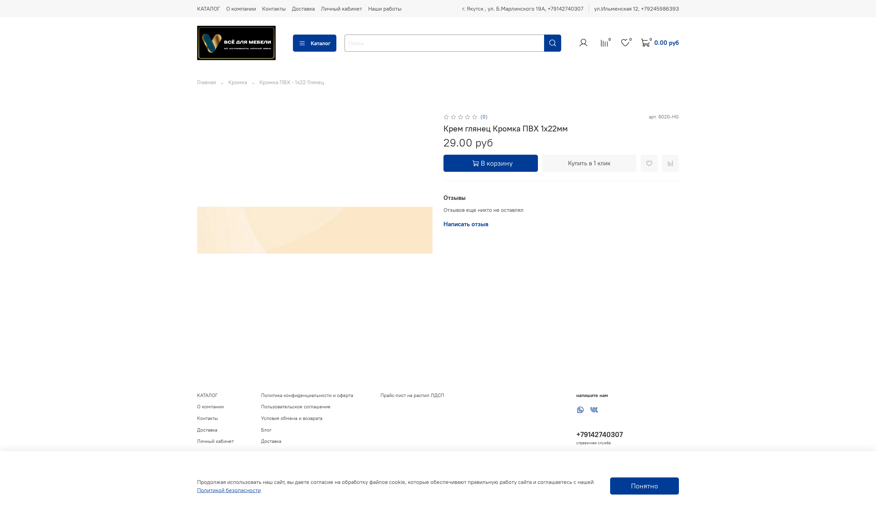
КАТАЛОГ (208, 8)
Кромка (237, 82)
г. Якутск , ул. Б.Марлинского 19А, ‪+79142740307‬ (522, 8)
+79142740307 (599, 434)
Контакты (274, 8)
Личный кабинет (341, 8)
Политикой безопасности (229, 490)
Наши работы (384, 8)
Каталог (321, 43)
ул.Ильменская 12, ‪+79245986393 (636, 8)
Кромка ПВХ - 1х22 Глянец (291, 82)
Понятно (644, 486)
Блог (266, 430)
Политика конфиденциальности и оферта (307, 395)
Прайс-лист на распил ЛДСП (412, 395)
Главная (206, 82)
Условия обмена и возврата (291, 418)
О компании (241, 8)
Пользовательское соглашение (296, 407)
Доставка (303, 8)
